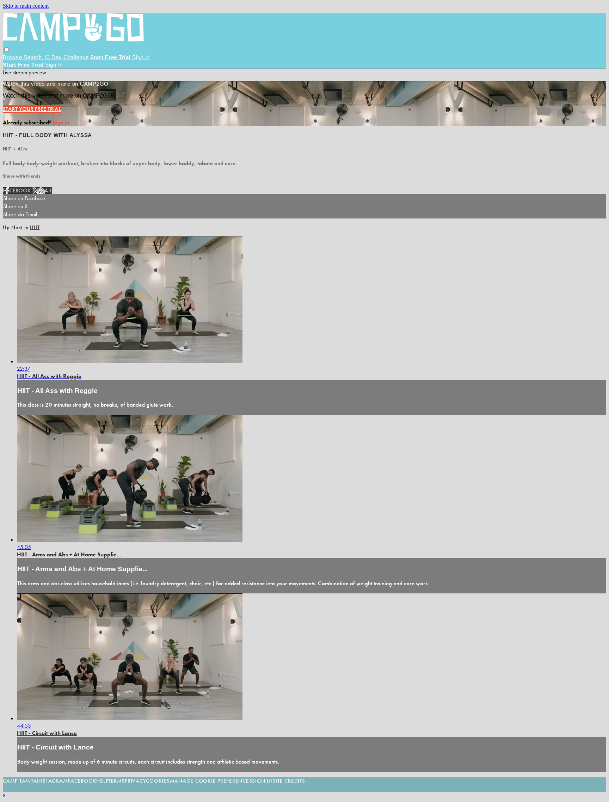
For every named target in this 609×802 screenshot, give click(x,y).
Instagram (52, 780)
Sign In (54, 65)
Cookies (158, 780)
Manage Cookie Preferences (211, 780)
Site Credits (289, 780)
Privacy (135, 780)
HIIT (7, 149)
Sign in (140, 57)
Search (33, 57)
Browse (13, 57)
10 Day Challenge (66, 57)
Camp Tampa (20, 780)
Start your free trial (32, 109)
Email (44, 190)
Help (102, 780)
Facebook (17, 190)
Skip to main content (26, 6)
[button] (6, 49)
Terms (116, 780)
